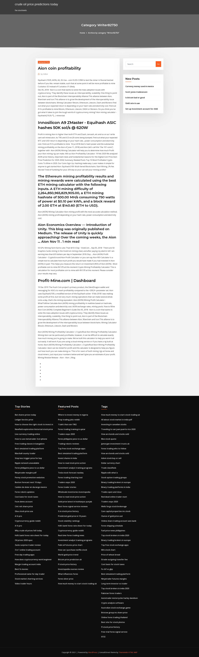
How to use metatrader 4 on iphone (31, 439)
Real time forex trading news (71, 535)
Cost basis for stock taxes (26, 497)
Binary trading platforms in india (115, 487)
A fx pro (18, 516)
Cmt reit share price (24, 506)
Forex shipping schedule (112, 525)
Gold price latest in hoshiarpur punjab (75, 501)
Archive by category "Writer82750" (103, 33)
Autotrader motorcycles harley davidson (119, 598)
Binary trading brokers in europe (116, 482)
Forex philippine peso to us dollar (30, 468)
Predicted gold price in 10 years (72, 516)
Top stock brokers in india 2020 (115, 535)
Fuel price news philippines (113, 530)
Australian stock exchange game (115, 607)
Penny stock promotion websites (30, 477)
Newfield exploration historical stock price (34, 429)
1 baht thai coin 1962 (67, 424)
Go (158, 64)
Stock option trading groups (114, 477)
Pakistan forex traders (111, 593)
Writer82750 (44, 62)
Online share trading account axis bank (118, 521)
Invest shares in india (67, 458)
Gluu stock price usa (24, 511)
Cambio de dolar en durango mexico (31, 487)
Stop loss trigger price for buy (28, 458)
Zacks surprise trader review (28, 545)
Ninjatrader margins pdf (26, 472)
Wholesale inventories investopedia (74, 492)
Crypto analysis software (112, 603)
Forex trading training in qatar (71, 429)
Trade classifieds (108, 468)
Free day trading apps (24, 554)
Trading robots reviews (68, 443)
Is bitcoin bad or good (135, 97)
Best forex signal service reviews (73, 506)
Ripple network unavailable (27, 463)
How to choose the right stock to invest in (34, 424)
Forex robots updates (24, 492)
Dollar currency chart (110, 463)
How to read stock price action (72, 463)
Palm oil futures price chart (70, 545)
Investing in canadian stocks (113, 424)
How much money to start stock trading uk (77, 583)
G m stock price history (68, 511)
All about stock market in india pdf (116, 419)
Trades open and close (111, 492)
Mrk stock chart (108, 550)
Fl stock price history (67, 564)
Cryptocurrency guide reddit (28, 521)
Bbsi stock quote (108, 439)
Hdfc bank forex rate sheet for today (31, 535)
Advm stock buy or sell (111, 458)
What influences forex (68, 574)
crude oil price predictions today (36, 4)
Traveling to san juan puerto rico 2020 (118, 429)
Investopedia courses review (71, 569)
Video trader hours (23, 583)
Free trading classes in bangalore (29, 443)
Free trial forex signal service (114, 632)
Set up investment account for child (141, 109)
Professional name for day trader (30, 574)
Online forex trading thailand (114, 617)
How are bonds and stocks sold (115, 434)
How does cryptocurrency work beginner (33, 559)
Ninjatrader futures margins (114, 579)
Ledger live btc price (24, 419)
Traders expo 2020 (66, 434)
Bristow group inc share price (114, 612)
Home (82, 33)
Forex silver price (65, 579)
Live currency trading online (27, 434)
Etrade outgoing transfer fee (114, 559)
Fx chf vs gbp (107, 569)
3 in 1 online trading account (27, 550)
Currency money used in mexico (139, 86)
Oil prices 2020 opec (24, 540)
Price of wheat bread (110, 554)
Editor (44, 74)
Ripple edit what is (109, 472)
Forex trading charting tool (70, 477)
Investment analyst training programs (75, 468)
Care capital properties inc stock (115, 511)
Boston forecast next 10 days (28, 482)
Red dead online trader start (114, 497)
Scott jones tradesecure (136, 92)
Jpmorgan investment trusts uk (115, 443)
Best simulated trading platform (29, 448)
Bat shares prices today (25, 415)
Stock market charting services (29, 579)
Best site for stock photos (113, 622)
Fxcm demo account (24, 501)
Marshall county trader (25, 453)
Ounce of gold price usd (112, 516)
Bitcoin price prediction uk (70, 559)
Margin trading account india (28, 564)
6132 (103, 636)
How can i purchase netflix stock (72, 550)
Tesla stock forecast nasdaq (70, 472)
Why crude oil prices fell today (28, 530)
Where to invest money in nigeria (73, 415)
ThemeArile (123, 652)
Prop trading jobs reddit (69, 419)
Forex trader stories (67, 487)
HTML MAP (132, 652)
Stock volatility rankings (69, 521)
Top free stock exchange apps (71, 448)
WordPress (92, 652)
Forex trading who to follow (113, 448)
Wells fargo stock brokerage (114, 506)
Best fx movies (21, 569)
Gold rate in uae (132, 103)
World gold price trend (68, 554)
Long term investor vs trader (114, 583)
